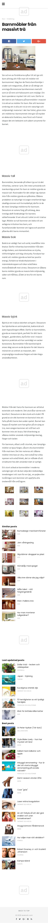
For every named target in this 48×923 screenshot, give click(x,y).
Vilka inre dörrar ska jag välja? (30, 577)
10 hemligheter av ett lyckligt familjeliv (30, 701)
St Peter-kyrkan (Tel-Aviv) (29, 727)
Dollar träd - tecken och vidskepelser (28, 666)
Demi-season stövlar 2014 (29, 778)
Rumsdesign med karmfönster (31, 531)
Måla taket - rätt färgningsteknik (25, 590)
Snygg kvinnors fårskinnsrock (30, 825)
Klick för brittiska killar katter (30, 711)
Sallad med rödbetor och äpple (29, 752)
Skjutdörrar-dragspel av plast (30, 554)
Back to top (24, 911)
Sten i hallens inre (25, 601)
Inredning (10, 19)
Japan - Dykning (25, 676)
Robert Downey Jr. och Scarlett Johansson (31, 850)
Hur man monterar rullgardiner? (26, 614)
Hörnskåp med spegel (27, 566)
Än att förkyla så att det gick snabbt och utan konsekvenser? (30, 816)
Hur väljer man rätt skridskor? (30, 837)
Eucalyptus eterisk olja (27, 687)
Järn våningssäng (25, 542)
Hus (3, 19)
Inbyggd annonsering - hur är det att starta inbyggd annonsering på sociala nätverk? (31, 766)
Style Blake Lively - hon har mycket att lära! (29, 740)
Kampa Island (23, 860)
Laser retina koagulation (28, 801)
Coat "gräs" (22, 789)
